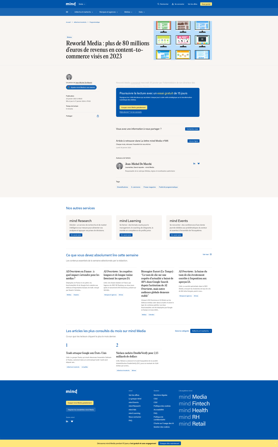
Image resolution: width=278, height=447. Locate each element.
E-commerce (135, 187)
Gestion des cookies (162, 427)
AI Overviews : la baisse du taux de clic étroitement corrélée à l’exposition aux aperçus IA (193, 276)
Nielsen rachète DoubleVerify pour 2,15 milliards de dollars (137, 355)
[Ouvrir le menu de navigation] (67, 12)
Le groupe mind (135, 398)
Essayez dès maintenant (169, 443)
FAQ (130, 420)
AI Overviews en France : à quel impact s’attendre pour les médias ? (82, 275)
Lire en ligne (193, 141)
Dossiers (76, 295)
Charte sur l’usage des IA (164, 423)
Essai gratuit (206, 4)
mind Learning (134, 413)
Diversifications (122, 187)
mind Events (134, 402)
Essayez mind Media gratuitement (133, 107)
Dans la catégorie (182, 331)
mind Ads (132, 409)
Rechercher (164, 4)
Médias (127, 12)
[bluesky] (198, 163)
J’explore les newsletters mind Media (81, 410)
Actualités (85, 367)
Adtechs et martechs (82, 12)
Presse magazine (150, 187)
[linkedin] (194, 163)
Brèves (69, 37)
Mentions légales (160, 395)
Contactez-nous (192, 129)
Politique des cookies (162, 406)
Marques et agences (107, 12)
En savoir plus (76, 235)
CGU (155, 398)
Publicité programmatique (168, 187)
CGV (155, 402)
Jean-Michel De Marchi (83, 82)
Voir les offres (192, 4)
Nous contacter (135, 417)
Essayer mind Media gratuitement (80, 403)
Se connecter (179, 4)
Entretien (151, 314)
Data (140, 12)
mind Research (135, 406)
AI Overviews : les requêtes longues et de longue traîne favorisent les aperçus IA (118, 275)
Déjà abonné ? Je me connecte (130, 112)
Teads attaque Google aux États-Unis (86, 353)
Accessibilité (159, 409)
